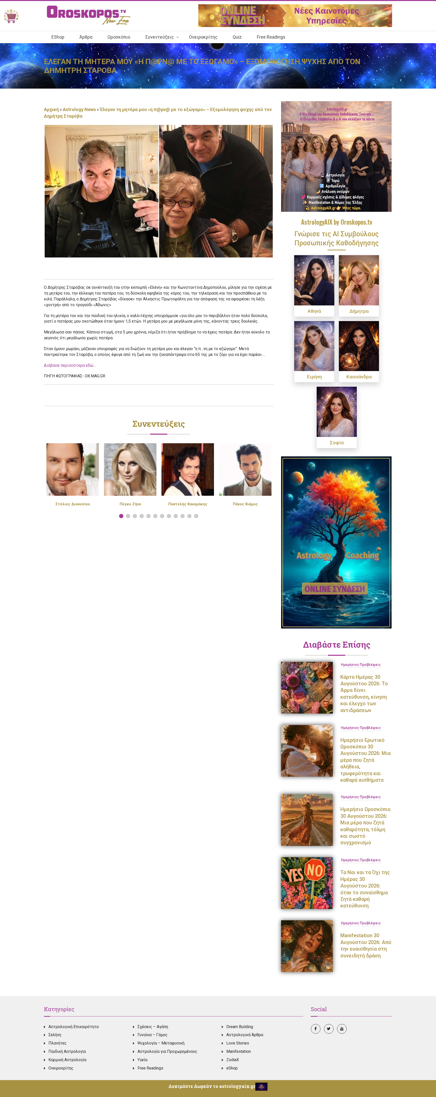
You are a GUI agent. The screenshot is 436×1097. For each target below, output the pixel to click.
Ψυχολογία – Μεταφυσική (161, 1043)
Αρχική (52, 109)
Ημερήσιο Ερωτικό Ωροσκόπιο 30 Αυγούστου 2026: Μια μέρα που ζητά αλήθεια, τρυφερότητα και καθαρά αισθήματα (365, 760)
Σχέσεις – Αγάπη (153, 1026)
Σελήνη (54, 1034)
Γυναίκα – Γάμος (153, 1034)
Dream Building (239, 1026)
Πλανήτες (57, 1043)
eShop (232, 1068)
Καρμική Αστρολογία (67, 1059)
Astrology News (79, 109)
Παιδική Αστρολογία (67, 1051)
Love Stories (237, 1043)
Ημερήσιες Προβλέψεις (361, 665)
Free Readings (150, 1068)
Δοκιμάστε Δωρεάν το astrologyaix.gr (212, 1086)
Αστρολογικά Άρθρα (244, 1034)
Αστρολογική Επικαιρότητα (73, 1026)
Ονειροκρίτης (60, 1068)
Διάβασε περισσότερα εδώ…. (70, 365)
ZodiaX (232, 1059)
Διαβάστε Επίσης (336, 644)
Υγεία (142, 1059)
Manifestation (238, 1051)
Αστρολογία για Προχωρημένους (167, 1051)
